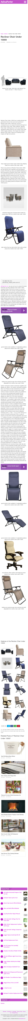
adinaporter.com (4, 286)
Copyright (14, 1011)
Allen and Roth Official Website (11, 908)
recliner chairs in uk (5, 731)
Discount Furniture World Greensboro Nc (11, 795)
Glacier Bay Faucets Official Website (12, 903)
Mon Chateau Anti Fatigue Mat (8, 775)
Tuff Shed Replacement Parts (11, 940)
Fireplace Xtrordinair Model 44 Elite (12, 951)
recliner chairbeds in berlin (8, 729)
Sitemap (4, 1011)
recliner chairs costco (19, 729)
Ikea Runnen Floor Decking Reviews (10, 853)
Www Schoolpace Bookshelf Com (12, 966)
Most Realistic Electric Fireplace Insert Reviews (12, 814)
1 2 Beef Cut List (7, 988)
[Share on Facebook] (11, 726)
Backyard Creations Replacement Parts (13, 993)
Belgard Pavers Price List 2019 (11, 982)
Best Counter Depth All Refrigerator (9, 834)
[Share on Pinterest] (18, 726)
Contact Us (9, 1011)
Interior (3, 42)
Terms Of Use (19, 1011)
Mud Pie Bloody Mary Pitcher (8, 756)
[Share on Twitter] (8, 726)
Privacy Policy (15, 1012)
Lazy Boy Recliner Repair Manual (12, 913)
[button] (25, 2)
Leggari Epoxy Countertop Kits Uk (12, 935)
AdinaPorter (7, 1)
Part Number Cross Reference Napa (12, 977)
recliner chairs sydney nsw (14, 731)
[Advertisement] (14, 19)
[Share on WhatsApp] (15, 726)
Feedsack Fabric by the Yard (10, 897)
